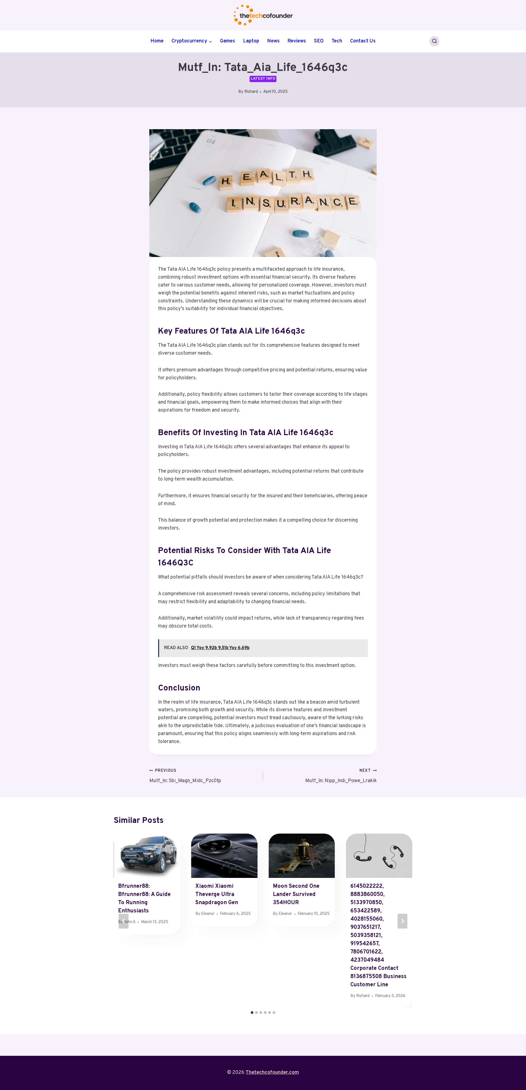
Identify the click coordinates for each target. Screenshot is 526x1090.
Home (157, 41)
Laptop (251, 41)
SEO (319, 41)
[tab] (252, 1012)
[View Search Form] (434, 41)
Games (227, 41)
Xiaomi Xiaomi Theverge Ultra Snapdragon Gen (216, 894)
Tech (336, 41)
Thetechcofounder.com (272, 1072)
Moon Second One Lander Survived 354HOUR (296, 894)
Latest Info (263, 79)
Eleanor (208, 913)
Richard (251, 91)
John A (130, 922)
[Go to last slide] (123, 921)
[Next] (402, 921)
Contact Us (363, 41)
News (273, 41)
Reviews (296, 41)
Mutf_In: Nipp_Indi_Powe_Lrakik (341, 776)
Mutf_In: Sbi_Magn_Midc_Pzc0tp (185, 776)
